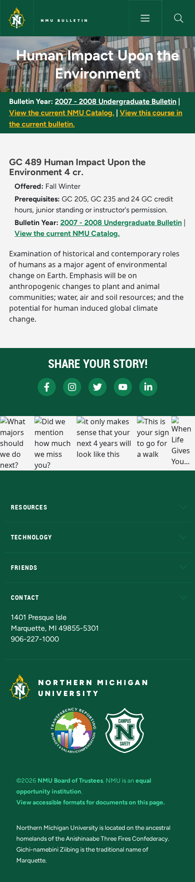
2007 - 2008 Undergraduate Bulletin (115, 101)
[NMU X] (97, 387)
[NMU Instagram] (72, 387)
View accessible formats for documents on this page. (90, 802)
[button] (178, 18)
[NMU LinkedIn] (148, 387)
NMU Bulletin (65, 20)
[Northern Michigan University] (17, 18)
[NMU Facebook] (47, 387)
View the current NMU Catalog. (61, 112)
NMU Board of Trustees (70, 780)
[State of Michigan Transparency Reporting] (74, 730)
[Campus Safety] (124, 730)
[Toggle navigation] (145, 18)
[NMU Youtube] (123, 387)
